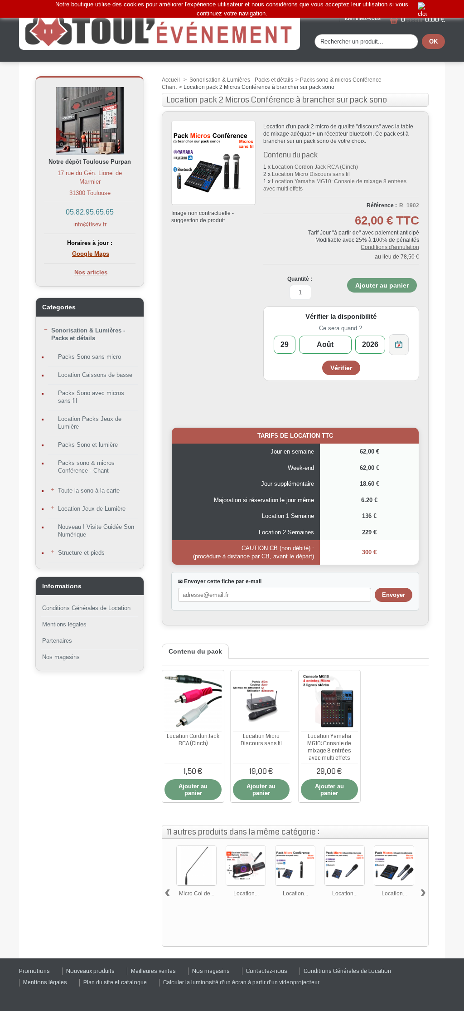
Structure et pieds (81, 552)
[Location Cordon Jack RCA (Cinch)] (193, 701)
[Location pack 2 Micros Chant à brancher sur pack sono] (394, 865)
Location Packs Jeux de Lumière (89, 422)
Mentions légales (64, 624)
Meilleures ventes (153, 971)
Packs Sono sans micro (89, 356)
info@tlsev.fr (89, 224)
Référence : (382, 205)
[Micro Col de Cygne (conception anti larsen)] (196, 865)
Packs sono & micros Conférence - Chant (86, 466)
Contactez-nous (266, 971)
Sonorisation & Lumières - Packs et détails (88, 334)
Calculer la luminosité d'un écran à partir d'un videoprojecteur (241, 982)
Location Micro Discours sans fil (311, 174)
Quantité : (299, 279)
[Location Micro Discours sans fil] (261, 701)
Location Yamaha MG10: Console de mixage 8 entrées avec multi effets (329, 747)
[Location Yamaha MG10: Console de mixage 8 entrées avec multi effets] (329, 701)
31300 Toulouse (90, 193)
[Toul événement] (159, 29)
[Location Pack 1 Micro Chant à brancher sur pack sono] (344, 865)
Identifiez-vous (363, 18)
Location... (246, 893)
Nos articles (90, 272)
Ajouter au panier (193, 789)
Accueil (171, 80)
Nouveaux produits (90, 971)
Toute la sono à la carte (89, 490)
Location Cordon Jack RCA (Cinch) (315, 167)
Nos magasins (61, 657)
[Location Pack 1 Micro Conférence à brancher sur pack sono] (295, 865)
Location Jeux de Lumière (92, 508)
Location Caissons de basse (95, 374)
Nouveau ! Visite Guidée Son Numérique (96, 530)
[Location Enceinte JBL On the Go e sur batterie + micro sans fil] (246, 865)
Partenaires (57, 640)
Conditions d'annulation (390, 247)
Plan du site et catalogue (115, 982)
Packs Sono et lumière (88, 444)
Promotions (34, 971)
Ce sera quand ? (340, 328)
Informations (62, 586)
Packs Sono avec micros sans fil (91, 397)
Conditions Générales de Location (86, 608)
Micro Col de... (196, 893)
